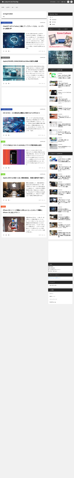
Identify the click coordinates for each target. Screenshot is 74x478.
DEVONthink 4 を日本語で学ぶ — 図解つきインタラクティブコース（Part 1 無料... (64, 185)
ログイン (51, 293)
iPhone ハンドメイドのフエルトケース (64, 93)
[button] (68, 2)
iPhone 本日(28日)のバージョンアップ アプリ (64, 147)
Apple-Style (50, 266)
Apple (3, 141)
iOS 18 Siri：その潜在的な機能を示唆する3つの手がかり (21, 113)
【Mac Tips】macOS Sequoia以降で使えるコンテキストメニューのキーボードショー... (64, 101)
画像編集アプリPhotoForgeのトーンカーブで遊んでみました (64, 109)
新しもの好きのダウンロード (54, 269)
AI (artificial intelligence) (7, 22)
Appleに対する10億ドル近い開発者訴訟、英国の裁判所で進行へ (24, 178)
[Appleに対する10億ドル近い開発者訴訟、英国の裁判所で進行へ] (14, 189)
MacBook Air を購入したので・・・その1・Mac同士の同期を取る (64, 133)
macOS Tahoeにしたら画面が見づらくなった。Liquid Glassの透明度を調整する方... (64, 160)
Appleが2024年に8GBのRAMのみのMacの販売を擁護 (20, 61)
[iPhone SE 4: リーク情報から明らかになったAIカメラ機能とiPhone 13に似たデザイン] (14, 224)
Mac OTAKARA (51, 268)
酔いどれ (43, 51)
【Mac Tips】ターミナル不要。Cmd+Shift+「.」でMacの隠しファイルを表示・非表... (64, 201)
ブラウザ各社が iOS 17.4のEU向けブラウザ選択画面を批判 (22, 145)
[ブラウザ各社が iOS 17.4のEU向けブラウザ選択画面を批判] (14, 157)
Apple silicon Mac (5, 57)
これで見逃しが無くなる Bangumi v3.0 (63, 140)
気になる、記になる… (53, 271)
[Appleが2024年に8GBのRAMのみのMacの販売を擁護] (14, 73)
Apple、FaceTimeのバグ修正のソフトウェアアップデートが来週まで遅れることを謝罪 (64, 76)
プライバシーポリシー (54, 278)
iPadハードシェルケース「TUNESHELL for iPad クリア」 (64, 117)
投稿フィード (52, 296)
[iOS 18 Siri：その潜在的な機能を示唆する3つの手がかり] (14, 124)
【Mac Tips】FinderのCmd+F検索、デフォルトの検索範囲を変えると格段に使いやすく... (64, 85)
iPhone (3, 206)
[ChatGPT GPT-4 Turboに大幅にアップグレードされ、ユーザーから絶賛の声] (14, 40)
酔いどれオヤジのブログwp (10, 2)
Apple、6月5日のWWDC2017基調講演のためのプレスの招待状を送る (64, 125)
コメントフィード (53, 299)
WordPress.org (53, 302)
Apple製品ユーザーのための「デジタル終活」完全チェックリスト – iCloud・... (64, 226)
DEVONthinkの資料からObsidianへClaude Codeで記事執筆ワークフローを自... (64, 210)
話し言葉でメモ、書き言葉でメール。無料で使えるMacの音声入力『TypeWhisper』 (64, 177)
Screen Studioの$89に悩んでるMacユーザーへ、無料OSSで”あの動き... (64, 193)
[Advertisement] (24, 96)
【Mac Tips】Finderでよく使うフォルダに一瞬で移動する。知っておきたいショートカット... (64, 168)
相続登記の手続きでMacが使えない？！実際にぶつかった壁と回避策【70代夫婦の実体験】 (64, 234)
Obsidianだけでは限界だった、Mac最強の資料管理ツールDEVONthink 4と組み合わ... (64, 218)
